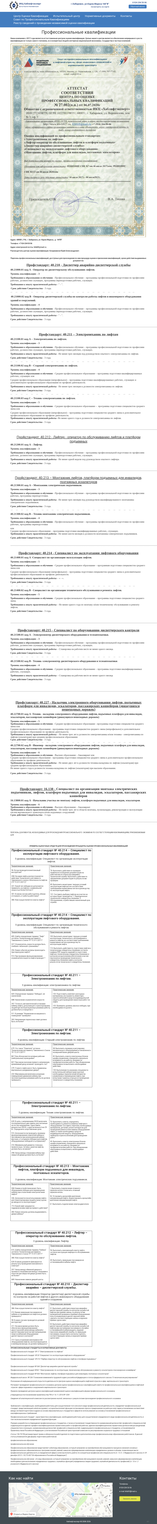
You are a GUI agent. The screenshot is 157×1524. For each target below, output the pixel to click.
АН (148, 1522)
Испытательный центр (66, 16)
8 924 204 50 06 (139, 2)
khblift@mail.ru (131, 1491)
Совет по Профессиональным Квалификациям (41, 19)
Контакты (126, 16)
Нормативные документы (100, 16)
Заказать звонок (130, 1499)
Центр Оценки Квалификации (30, 16)
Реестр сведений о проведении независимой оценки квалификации (54, 23)
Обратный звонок (138, 7)
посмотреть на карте (100, 7)
